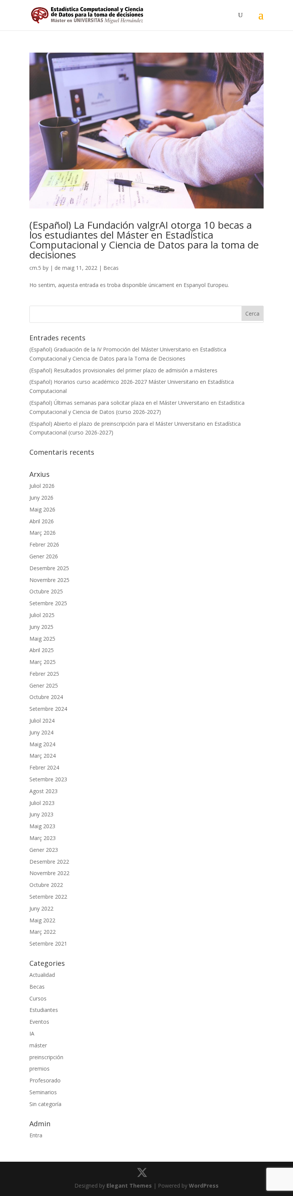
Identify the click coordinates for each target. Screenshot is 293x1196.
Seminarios (43, 1092)
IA (31, 1033)
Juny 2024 (41, 732)
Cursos (38, 998)
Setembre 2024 (48, 708)
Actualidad (42, 974)
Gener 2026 (43, 556)
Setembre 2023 (48, 779)
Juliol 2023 (42, 802)
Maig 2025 (42, 638)
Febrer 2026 (44, 544)
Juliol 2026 (42, 485)
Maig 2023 (42, 826)
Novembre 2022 (49, 873)
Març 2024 (42, 755)
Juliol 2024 (42, 720)
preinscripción (46, 1057)
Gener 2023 (43, 849)
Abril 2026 (41, 521)
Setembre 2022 (48, 896)
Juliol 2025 (42, 615)
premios (39, 1068)
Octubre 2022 (46, 884)
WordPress (204, 1185)
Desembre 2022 (49, 861)
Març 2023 (42, 838)
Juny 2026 (41, 497)
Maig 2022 (42, 920)
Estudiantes (43, 1009)
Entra (35, 1135)
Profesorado (45, 1080)
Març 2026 (42, 532)
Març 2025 (42, 661)
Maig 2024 (42, 744)
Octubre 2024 (46, 697)
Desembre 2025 (49, 568)
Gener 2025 (43, 685)
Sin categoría (45, 1104)
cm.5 (35, 267)
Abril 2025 (41, 650)
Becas (111, 267)
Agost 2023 (43, 791)
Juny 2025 (41, 626)
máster (38, 1045)
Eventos (39, 1021)
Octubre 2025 (46, 591)
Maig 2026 (42, 509)
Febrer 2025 (44, 673)
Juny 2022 (41, 908)
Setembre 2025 (48, 603)
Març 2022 (42, 931)
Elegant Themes (129, 1185)
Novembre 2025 (49, 580)
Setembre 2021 (48, 943)
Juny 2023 (41, 814)
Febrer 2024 (44, 767)
